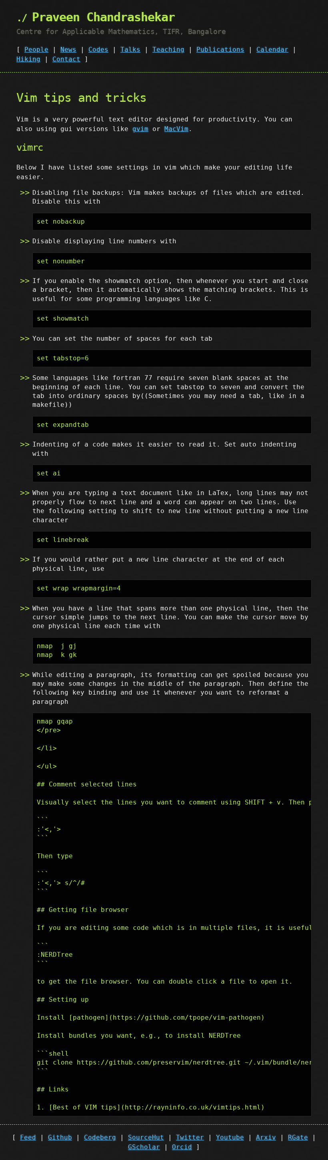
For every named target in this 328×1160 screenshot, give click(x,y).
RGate (298, 1137)
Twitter (190, 1137)
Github (60, 1137)
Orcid (182, 1147)
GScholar (144, 1147)
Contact (66, 59)
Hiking (28, 59)
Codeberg (100, 1137)
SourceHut (146, 1137)
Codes (98, 49)
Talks (130, 49)
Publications (220, 49)
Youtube (230, 1137)
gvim (140, 129)
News (68, 49)
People (36, 49)
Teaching (168, 49)
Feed (28, 1137)
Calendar (272, 49)
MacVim (176, 129)
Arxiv (266, 1137)
